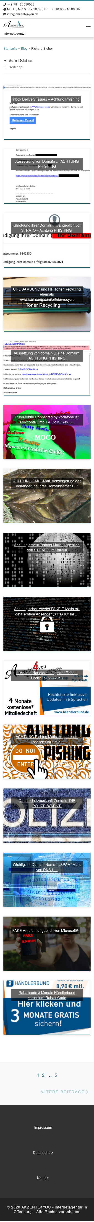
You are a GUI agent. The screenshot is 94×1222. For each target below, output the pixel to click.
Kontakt (43, 1177)
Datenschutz (43, 1152)
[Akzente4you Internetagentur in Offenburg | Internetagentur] (13, 24)
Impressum (43, 1127)
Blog (24, 48)
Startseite (10, 48)
